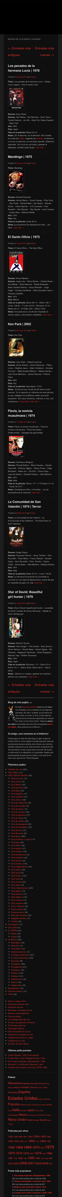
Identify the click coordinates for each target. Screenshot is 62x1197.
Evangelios (15, 963)
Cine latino (15, 872)
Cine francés (16, 860)
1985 (43, 1154)
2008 (38, 1163)
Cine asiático (13, 772)
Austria (42, 1083)
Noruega (31, 1115)
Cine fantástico (17, 857)
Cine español (16, 848)
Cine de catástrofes (19, 802)
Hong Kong (36, 1105)
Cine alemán (16, 784)
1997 (42, 1158)
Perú (36, 1115)
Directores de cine (15, 1007)
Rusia (29, 1119)
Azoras (14, 936)
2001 (51, 1158)
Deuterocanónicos (18, 951)
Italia (15, 1109)
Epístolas (15, 960)
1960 (21, 1141)
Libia (41, 1110)
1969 (28, 1147)
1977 (32, 1153)
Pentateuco (16, 970)
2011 (51, 1163)
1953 (30, 1136)
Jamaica (23, 1110)
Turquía (10, 1124)
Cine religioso (16, 897)
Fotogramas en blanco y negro (20, 1037)
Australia (34, 1083)
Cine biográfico (17, 793)
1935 (10, 1136)
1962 (31, 1141)
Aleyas (14, 933)
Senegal (36, 1120)
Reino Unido (17, 1119)
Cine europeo (16, 851)
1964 (43, 1141)
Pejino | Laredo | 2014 (17, 1001)
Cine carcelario (17, 796)
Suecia (43, 1119)
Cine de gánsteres (18, 815)
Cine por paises (14, 1016)
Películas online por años (18, 1004)
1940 (20, 1136)
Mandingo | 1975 (20, 156)
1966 (11, 1147)
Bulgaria (11, 1087)
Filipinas (46, 1099)
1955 (43, 1136)
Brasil (47, 1083)
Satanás (39, 138)
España (24, 1091)
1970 (36, 1147)
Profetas (14, 976)
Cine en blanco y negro (20, 839)
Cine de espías (17, 808)
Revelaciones (16, 979)
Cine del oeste (17, 833)
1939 (16, 1136)
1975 (18, 1153)
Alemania (14, 1083)
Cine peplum (16, 891)
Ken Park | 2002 (19, 324)
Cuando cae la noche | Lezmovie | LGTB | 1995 (27, 1067)
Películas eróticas (15, 991)
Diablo (21, 138)
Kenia (37, 1110)
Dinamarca (13, 1092)
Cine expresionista (19, 854)
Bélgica (17, 1087)
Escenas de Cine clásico (18, 1043)
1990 (15, 1158)
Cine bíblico (16, 948)
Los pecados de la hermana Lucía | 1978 (24, 68)
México (23, 1114)
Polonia (41, 1115)
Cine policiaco (17, 894)
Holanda (28, 1105)
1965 (49, 1141)
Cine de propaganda (19, 824)
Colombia (33, 1087)
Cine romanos (17, 900)
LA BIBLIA (12, 939)
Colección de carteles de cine (20, 1034)
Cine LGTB (12, 927)
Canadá (25, 1087)
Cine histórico (16, 863)
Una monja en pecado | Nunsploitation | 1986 (26, 1061)
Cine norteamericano (19, 887)
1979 (37, 1153)
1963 (37, 1141)
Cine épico (15, 842)
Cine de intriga (17, 818)
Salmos (14, 982)
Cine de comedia (18, 805)
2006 (23, 1163)
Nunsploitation (14, 988)
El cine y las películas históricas (21, 1022)
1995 (31, 1158)
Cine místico (16, 875)
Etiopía (40, 1099)
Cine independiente (19, 866)
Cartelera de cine (15, 769)
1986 (49, 1153)
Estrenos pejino (17, 912)
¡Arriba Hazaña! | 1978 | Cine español (23, 1055)
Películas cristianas (19, 915)
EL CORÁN (12, 930)
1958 (10, 1141)
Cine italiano (16, 869)
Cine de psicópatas (19, 827)
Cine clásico (16, 799)
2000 (46, 1158)
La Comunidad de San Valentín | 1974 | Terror (24, 504)
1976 (26, 1153)
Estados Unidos (22, 1098)
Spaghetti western (18, 918)
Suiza (49, 1120)
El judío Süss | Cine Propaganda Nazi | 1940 (26, 1058)
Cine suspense (17, 903)
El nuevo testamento (19, 957)
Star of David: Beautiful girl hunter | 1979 (25, 594)
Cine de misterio (18, 821)
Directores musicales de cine (20, 1010)
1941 (25, 1136)
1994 (25, 1158)
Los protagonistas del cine (19, 1019)
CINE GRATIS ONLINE (17, 775)
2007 (31, 1163)
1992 (20, 1158)
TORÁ (10, 994)
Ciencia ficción (17, 778)
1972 (42, 1147)
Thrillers (14, 921)
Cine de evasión (18, 812)
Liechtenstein (13, 1115)
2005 (16, 1163)
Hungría (43, 1105)
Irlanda (49, 1104)
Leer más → (41, 147)
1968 (19, 1147)
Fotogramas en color (16, 1040)
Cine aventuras (17, 787)
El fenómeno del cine (17, 1025)
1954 (36, 1136)
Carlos (33, 77)
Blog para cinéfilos (29, 707)
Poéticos (14, 973)
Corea (40, 1087)
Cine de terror (16, 830)
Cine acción (16, 781)
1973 (49, 1147)
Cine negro (15, 884)
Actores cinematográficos (18, 1013)
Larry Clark (24, 401)
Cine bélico (15, 790)
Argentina (25, 1083)
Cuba (45, 1087)
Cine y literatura (17, 906)
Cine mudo (15, 878)
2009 (45, 1163)
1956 (49, 1136)
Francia (13, 1104)
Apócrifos (15, 945)
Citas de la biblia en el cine (19, 1031)
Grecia (22, 1104)
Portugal (48, 1115)
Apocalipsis (16, 942)
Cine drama (16, 836)
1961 (26, 1141)
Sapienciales (16, 985)
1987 (10, 1158)
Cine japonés (13, 924)
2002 (10, 1163)
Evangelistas (16, 966)
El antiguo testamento (20, 954)
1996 (37, 1158)
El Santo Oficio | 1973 (24, 236)
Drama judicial (17, 909)
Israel (10, 1110)
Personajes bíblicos (16, 1028)
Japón (30, 1110)
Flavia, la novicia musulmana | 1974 (21, 413)
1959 (16, 1141)
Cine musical (16, 881)
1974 (11, 1153)
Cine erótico (16, 845)
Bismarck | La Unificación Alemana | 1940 (25, 1064)
